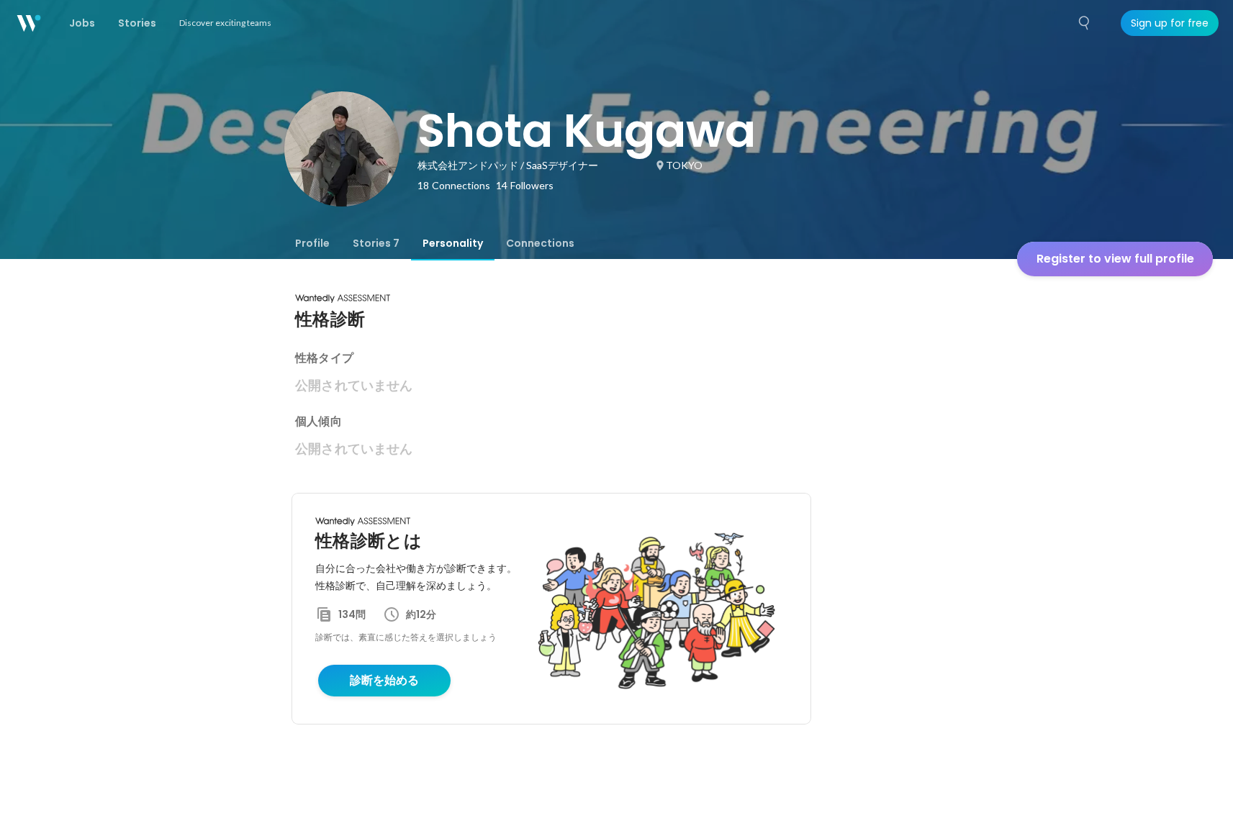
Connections (540, 243)
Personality (453, 243)
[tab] (312, 243)
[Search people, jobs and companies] (1084, 23)
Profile (312, 243)
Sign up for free (1170, 23)
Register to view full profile (1115, 258)
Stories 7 (376, 243)
